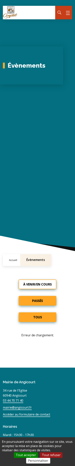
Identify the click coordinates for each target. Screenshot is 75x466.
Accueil (13, 260)
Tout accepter (26, 455)
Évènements (35, 260)
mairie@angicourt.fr (17, 407)
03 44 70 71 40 (13, 400)
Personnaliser (38, 460)
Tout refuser (51, 455)
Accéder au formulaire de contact (26, 414)
